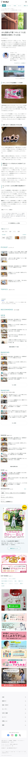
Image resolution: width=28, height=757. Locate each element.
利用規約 (14, 740)
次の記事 (24, 234)
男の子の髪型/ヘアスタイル (7, 581)
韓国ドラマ (21, 581)
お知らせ (12, 742)
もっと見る (14, 385)
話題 (3, 725)
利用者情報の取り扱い (5, 742)
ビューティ (9, 5)
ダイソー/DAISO (12, 578)
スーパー (19, 5)
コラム (14, 231)
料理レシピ (4, 721)
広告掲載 (10, 740)
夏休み (21, 583)
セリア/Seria (4, 578)
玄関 (18, 231)
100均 (15, 5)
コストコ (10, 583)
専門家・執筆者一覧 (13, 744)
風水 (15, 581)
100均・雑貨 (5, 713)
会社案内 (3, 748)
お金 (3, 697)
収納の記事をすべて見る (14, 346)
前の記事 (3, 234)
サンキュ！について (5, 744)
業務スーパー (4, 583)
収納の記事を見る (14, 466)
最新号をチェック (14, 548)
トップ (2, 8)
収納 (4, 5)
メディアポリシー (20, 740)
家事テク (4, 701)
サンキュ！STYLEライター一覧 (7, 745)
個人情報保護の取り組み (11, 748)
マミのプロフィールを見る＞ (20, 63)
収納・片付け (7, 8)
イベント (16, 583)
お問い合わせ (3, 740)
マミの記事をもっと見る (14, 223)
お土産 (3, 585)
